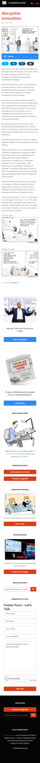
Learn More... (24, 456)
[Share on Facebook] (22, 63)
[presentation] (21, 678)
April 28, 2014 (7, 215)
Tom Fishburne (11, 454)
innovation (15, 283)
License (11, 56)
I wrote (25, 200)
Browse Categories (20, 478)
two (18, 197)
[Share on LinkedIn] (13, 63)
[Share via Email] (30, 63)
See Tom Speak (20, 339)
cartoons (24, 197)
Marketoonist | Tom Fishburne (14, 2)
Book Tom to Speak (20, 571)
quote (21, 139)
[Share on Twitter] (5, 63)
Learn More (20, 524)
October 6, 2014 (8, 249)
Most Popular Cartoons (20, 472)
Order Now (20, 403)
